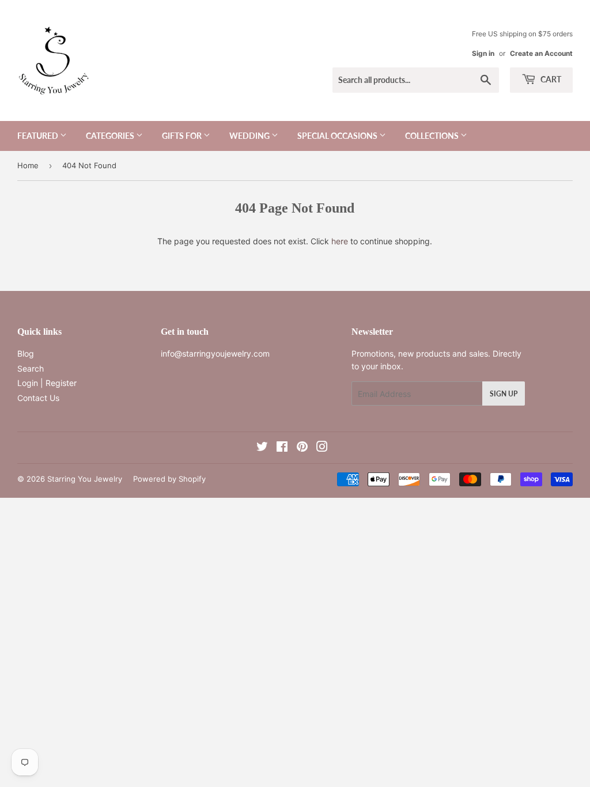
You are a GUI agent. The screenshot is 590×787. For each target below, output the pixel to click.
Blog (25, 353)
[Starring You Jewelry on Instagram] (322, 448)
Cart (550, 79)
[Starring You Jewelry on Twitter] (262, 448)
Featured (38, 136)
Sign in (483, 53)
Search (30, 368)
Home (28, 165)
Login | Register (47, 383)
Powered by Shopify (169, 478)
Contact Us (38, 398)
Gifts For (182, 136)
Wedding (250, 136)
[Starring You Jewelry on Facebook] (282, 448)
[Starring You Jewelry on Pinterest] (302, 448)
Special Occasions (338, 136)
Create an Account (541, 53)
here (339, 241)
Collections (432, 136)
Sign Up (503, 393)
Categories (111, 136)
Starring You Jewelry (84, 478)
